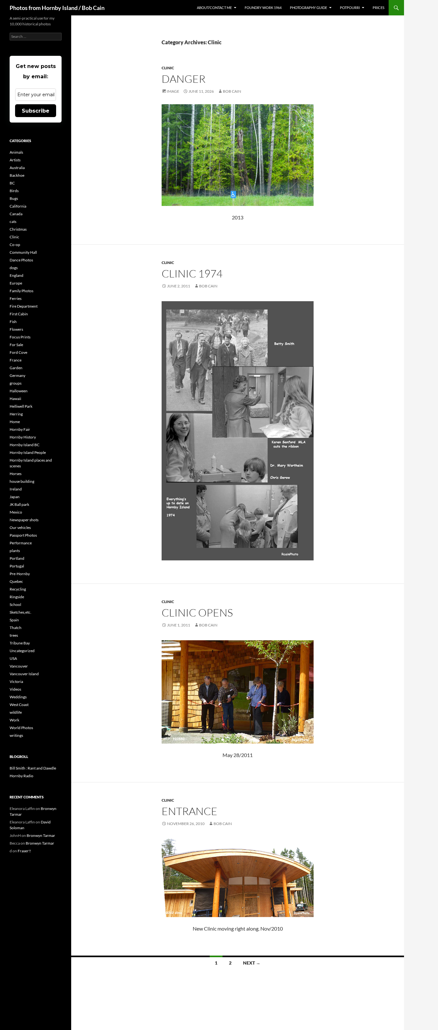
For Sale (16, 344)
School (15, 604)
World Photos (21, 727)
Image (173, 91)
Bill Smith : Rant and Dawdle (33, 768)
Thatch (15, 627)
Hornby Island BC (24, 444)
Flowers (16, 329)
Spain (14, 619)
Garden (16, 367)
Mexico (16, 512)
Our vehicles (20, 527)
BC (12, 183)
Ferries (15, 298)
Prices (378, 7)
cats (13, 221)
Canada (16, 213)
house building (22, 481)
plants (15, 550)
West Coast (19, 704)
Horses (15, 473)
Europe (16, 283)
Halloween (19, 390)
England (16, 275)
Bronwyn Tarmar (41, 835)
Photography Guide (308, 7)
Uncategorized (22, 650)
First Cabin (19, 313)
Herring (16, 414)
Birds (14, 190)
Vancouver (19, 666)
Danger (184, 78)
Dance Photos (21, 260)
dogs (14, 267)
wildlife (16, 712)
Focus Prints (20, 337)
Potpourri (350, 7)
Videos (15, 689)
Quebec (16, 581)
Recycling (18, 589)
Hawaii (15, 398)
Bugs (14, 198)
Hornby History (23, 437)
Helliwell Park (21, 406)
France (15, 360)
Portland (17, 558)
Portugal (17, 566)
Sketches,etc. (20, 612)
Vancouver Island (24, 673)
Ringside (17, 596)
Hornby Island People (28, 452)
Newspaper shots (24, 519)
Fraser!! (24, 850)
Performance (21, 543)
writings (16, 735)
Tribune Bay (20, 643)
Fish (13, 321)
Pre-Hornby (20, 573)
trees (14, 635)
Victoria (16, 681)
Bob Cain (232, 91)
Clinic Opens (197, 612)
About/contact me (214, 7)
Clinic (168, 67)
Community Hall (23, 252)
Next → (251, 963)
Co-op (15, 244)
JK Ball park (19, 504)
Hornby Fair (20, 429)
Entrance (189, 811)
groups (15, 383)
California (18, 206)
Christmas (18, 229)
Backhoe (17, 175)
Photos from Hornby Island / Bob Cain (57, 7)
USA (13, 658)
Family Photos (21, 290)
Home (15, 421)
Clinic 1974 (192, 273)
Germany (17, 375)
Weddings (18, 696)
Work (14, 720)
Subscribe (35, 111)
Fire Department (24, 306)
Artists (15, 159)
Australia (17, 167)
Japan (15, 496)
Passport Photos (23, 535)
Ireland (16, 489)
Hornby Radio (21, 775)
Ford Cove (18, 352)
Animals (16, 152)
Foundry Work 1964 (263, 7)
